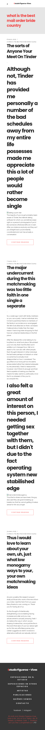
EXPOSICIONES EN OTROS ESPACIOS (22, 685)
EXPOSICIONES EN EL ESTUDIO (22, 678)
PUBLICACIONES (22, 695)
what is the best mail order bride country (22, 42)
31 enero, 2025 (11, 531)
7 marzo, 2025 (11, 261)
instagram (27, 710)
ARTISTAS (22, 690)
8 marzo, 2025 (11, 39)
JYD (34, 722)
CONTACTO (22, 703)
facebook (17, 710)
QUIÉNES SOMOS (22, 699)
